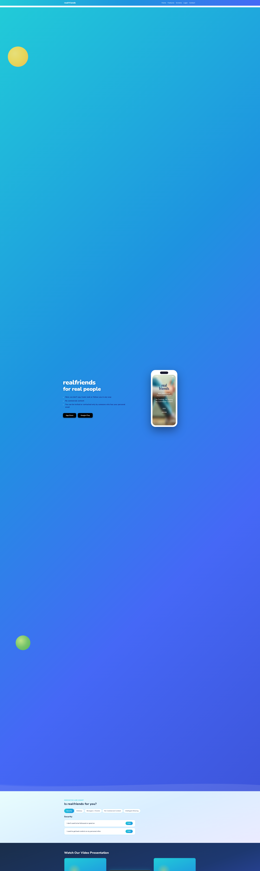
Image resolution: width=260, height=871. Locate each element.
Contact (192, 3)
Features (171, 3)
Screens (179, 3)
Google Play (85, 415)
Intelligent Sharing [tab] (131, 811)
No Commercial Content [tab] (112, 811)
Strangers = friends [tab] (93, 811)
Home (164, 3)
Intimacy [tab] (79, 811)
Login (186, 3)
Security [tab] (69, 811)
